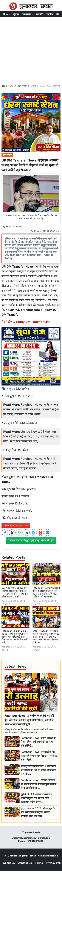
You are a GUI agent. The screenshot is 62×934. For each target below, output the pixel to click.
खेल (57, 14)
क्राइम (16, 14)
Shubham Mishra (14, 226)
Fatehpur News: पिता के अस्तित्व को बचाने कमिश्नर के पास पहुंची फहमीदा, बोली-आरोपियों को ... (39, 784)
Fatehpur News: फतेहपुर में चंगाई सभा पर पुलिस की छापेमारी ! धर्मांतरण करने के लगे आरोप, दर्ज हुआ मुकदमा (29, 463)
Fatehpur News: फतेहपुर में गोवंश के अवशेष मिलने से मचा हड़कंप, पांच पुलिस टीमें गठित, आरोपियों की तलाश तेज (46, 592)
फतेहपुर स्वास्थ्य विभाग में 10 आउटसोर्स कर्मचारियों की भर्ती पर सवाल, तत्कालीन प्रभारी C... (38, 770)
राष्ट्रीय (49, 14)
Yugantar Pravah (27, 855)
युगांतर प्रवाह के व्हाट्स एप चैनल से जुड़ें (31, 540)
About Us (9, 862)
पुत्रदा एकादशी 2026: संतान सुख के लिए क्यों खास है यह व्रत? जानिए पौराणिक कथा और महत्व (38, 812)
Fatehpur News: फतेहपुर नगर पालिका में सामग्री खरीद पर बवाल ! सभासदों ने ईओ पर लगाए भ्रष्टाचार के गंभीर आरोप (31, 409)
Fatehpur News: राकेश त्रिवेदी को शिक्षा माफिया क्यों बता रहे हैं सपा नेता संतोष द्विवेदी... (38, 741)
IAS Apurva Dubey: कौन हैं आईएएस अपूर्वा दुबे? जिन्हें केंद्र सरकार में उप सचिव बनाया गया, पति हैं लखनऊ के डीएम (15, 592)
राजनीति (39, 14)
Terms (39, 862)
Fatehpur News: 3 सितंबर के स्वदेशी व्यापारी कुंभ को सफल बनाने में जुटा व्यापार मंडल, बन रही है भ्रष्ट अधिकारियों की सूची (29, 720)
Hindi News (7, 86)
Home (6, 14)
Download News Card (15, 525)
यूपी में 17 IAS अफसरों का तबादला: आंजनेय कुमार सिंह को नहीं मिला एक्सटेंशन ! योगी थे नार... (37, 798)
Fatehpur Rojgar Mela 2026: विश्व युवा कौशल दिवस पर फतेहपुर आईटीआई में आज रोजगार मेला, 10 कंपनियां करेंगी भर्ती (15, 636)
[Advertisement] (31, 49)
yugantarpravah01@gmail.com (34, 837)
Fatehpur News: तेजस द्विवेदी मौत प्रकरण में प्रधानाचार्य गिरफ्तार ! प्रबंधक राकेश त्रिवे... (39, 755)
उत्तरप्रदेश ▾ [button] (27, 14)
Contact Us (25, 862)
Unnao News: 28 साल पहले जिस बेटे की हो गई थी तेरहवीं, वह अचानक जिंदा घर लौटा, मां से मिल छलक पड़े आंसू (31, 436)
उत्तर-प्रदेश (22, 86)
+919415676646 (35, 841)
